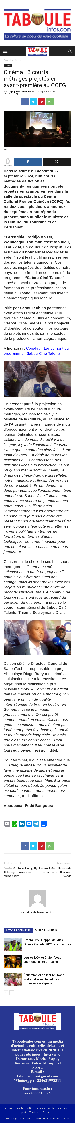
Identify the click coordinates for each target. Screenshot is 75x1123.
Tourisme (34, 1112)
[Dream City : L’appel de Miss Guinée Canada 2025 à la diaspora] (13, 944)
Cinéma (18, 60)
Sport (23, 1112)
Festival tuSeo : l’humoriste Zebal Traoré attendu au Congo (55, 872)
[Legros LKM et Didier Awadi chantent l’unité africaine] (13, 961)
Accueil (7, 60)
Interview (62, 1108)
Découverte (49, 1112)
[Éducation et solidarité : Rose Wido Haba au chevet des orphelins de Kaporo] (13, 979)
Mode (51, 1108)
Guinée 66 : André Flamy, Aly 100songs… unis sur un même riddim (20, 872)
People (19, 1108)
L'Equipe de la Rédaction (21, 91)
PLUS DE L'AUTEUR (46, 930)
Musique (40, 1108)
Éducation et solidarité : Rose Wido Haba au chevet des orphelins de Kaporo (44, 979)
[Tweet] (57, 162)
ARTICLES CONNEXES (18, 930)
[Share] (28, 162)
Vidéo (30, 1108)
